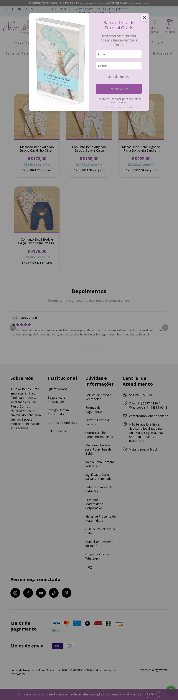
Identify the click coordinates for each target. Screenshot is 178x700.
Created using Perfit (119, 107)
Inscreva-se (118, 88)
